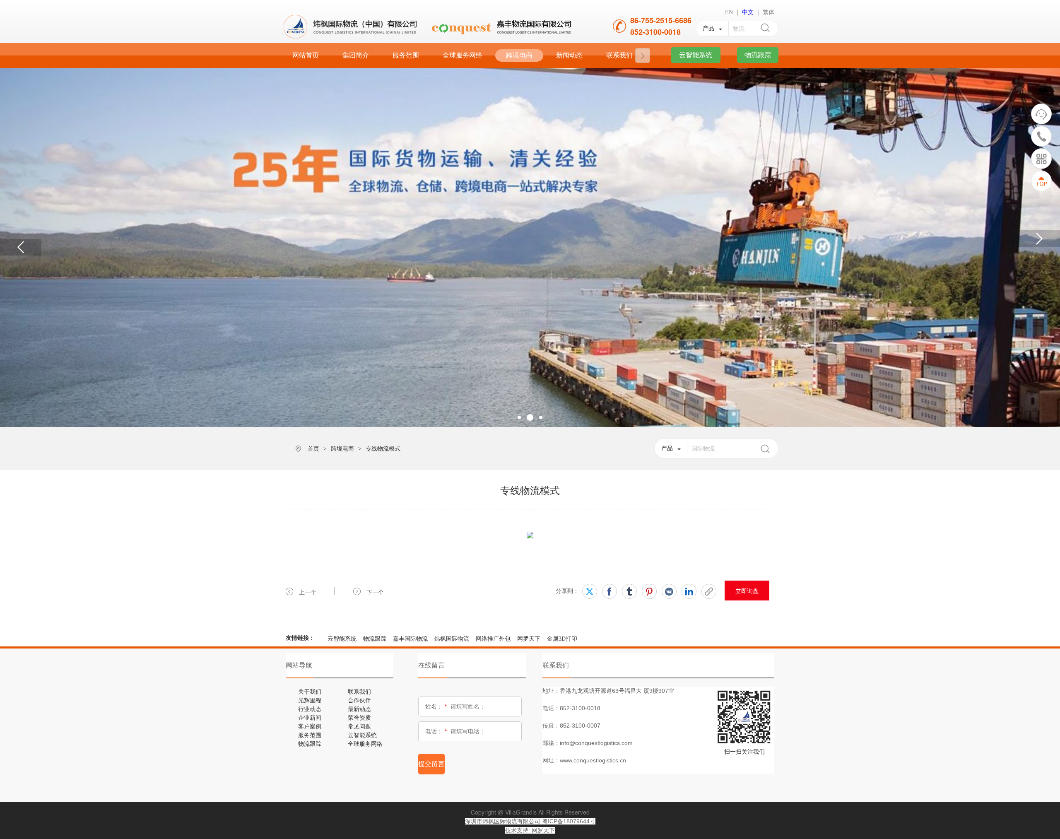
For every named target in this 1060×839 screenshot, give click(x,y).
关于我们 (309, 691)
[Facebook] (609, 591)
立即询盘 (747, 590)
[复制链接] (708, 591)
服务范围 (406, 55)
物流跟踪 (374, 639)
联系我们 (619, 55)
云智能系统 (342, 639)
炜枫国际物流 (451, 639)
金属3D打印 (562, 639)
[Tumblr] (629, 591)
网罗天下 (528, 639)
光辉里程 (309, 700)
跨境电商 (519, 55)
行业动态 (309, 708)
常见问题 (359, 726)
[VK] (669, 591)
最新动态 (359, 708)
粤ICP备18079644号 (568, 821)
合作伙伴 (359, 700)
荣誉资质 (359, 717)
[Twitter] (589, 591)
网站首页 (305, 55)
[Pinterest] (649, 591)
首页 (313, 449)
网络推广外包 (493, 639)
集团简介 (355, 55)
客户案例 (309, 726)
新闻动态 (569, 55)
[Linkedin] (689, 591)
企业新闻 (309, 717)
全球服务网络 (462, 55)
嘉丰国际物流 (410, 639)
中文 (748, 12)
